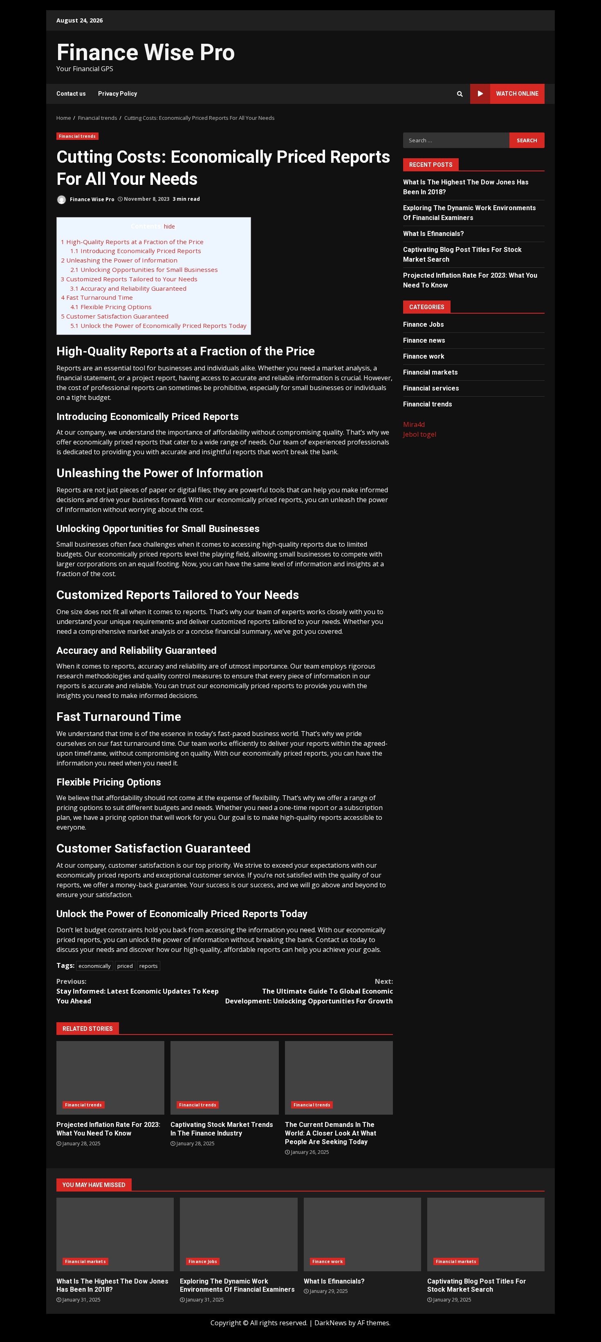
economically (94, 965)
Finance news (424, 340)
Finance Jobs (423, 324)
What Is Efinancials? (433, 233)
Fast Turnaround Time (97, 297)
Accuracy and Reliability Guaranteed (128, 288)
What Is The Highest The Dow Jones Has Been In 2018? (115, 1234)
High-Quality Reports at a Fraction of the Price (132, 242)
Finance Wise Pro (145, 52)
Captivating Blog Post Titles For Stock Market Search (486, 1234)
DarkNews (330, 1322)
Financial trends (77, 136)
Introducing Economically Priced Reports (135, 251)
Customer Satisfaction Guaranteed (114, 316)
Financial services (431, 388)
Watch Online (517, 93)
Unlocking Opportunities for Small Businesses (144, 269)
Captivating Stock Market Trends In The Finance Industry (224, 1078)
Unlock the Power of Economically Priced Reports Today (158, 325)
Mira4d (414, 424)
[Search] (460, 94)
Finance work (423, 356)
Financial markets (430, 372)
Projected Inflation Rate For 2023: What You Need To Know (110, 1078)
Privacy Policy (117, 93)
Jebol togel (419, 433)
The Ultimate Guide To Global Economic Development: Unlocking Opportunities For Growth (309, 991)
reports (148, 965)
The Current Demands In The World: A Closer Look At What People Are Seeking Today (339, 1078)
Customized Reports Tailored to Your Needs (129, 279)
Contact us (71, 93)
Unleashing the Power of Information (119, 260)
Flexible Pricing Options (111, 307)
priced (125, 965)
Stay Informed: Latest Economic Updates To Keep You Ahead (137, 991)
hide (169, 226)
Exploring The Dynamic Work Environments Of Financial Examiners (238, 1234)
